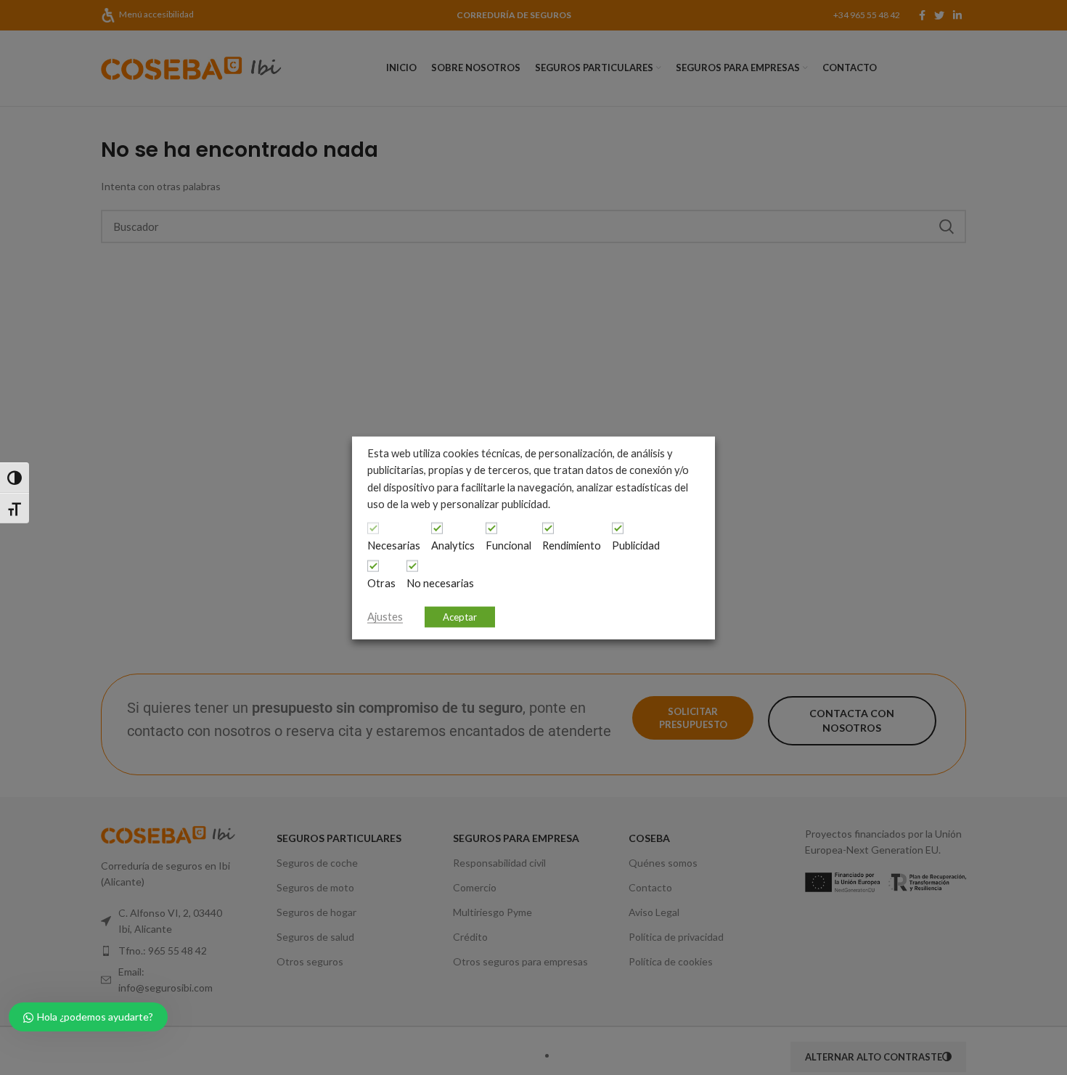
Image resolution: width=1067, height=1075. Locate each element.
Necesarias (393, 545)
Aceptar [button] (460, 616)
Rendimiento (571, 545)
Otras (381, 582)
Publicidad (636, 545)
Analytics (453, 545)
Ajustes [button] (385, 616)
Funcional (508, 545)
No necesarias (440, 582)
